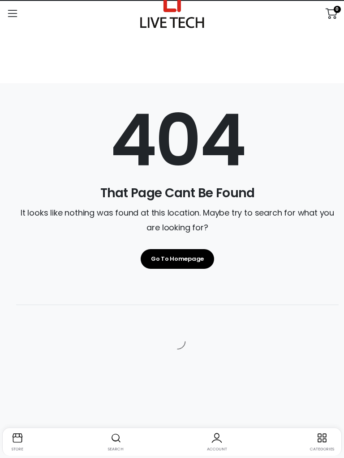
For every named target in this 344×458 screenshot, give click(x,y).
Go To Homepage (177, 258)
